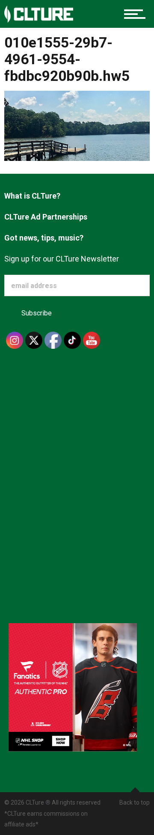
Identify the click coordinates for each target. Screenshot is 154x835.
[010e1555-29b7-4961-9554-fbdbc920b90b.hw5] (77, 125)
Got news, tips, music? (43, 237)
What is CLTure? (32, 195)
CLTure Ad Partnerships (45, 216)
